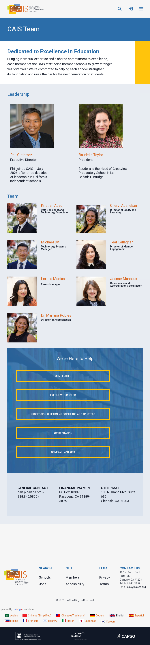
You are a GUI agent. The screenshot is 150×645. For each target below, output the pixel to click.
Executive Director (63, 395)
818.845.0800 (27, 496)
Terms (104, 584)
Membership (63, 376)
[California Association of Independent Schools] (25, 8)
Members (73, 577)
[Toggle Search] (119, 8)
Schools (45, 577)
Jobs (42, 584)
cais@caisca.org (30, 492)
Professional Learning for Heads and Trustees (63, 414)
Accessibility (75, 584)
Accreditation (62, 433)
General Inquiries (63, 452)
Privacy (104, 577)
